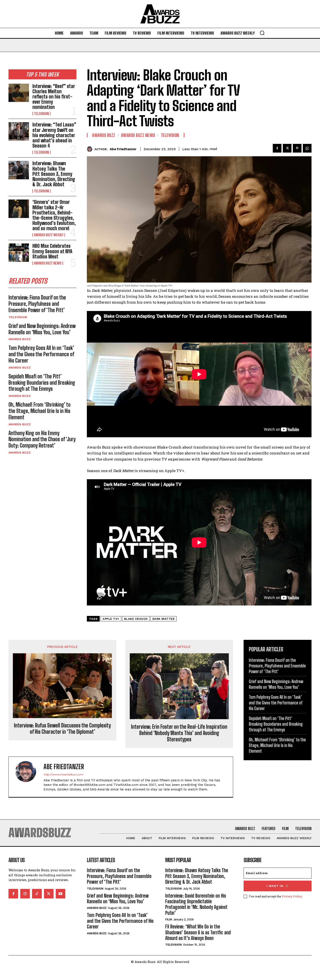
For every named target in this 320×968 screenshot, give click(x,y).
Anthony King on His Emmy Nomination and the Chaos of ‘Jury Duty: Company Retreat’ (42, 439)
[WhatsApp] (307, 148)
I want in (275, 886)
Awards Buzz (19, 339)
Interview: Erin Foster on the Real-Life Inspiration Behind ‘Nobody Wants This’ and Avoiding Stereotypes (179, 733)
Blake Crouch (136, 618)
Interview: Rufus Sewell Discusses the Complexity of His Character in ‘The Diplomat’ (62, 728)
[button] (262, 33)
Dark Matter (163, 618)
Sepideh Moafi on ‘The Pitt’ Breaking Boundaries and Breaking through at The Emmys (41, 382)
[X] (287, 148)
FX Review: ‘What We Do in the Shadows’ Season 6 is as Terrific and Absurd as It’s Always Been (198, 932)
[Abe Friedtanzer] (90, 149)
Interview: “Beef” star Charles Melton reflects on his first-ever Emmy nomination (53, 96)
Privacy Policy (292, 896)
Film (168, 919)
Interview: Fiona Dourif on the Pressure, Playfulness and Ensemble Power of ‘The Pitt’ (37, 303)
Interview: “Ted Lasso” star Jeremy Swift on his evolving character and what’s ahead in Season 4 (54, 135)
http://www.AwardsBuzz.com (63, 774)
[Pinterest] (297, 148)
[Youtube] (60, 893)
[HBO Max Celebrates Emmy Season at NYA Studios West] (18, 252)
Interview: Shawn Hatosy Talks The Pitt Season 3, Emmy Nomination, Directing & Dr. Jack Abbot (53, 173)
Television (41, 113)
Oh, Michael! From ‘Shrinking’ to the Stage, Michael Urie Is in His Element (39, 410)
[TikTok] (37, 893)
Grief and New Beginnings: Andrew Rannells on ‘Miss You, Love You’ (42, 329)
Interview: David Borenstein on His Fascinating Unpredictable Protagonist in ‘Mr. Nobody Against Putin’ (196, 904)
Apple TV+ (111, 618)
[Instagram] (25, 893)
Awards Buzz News (47, 263)
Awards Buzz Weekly (48, 235)
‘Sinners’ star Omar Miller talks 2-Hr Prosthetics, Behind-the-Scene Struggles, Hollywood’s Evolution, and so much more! (54, 215)
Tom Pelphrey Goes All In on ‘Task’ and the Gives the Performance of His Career (41, 354)
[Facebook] (277, 148)
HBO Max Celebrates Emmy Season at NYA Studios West (52, 251)
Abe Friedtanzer (123, 149)
